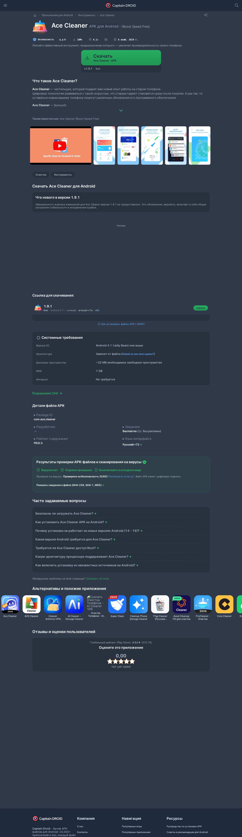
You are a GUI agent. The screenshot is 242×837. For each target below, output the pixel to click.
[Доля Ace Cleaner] (205, 15)
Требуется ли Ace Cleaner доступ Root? (65, 548)
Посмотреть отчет (119, 476)
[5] (132, 661)
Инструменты (63, 174)
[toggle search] (236, 5)
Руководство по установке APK (184, 826)
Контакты (82, 832)
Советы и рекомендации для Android (187, 832)
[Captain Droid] (50, 820)
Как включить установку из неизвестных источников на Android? (85, 565)
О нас (80, 826)
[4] (126, 661)
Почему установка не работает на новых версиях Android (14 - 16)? (87, 531)
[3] (121, 661)
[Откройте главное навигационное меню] (5, 5)
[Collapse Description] (121, 108)
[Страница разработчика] (36, 431)
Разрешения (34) (45, 393)
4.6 (63, 39)
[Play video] (59, 146)
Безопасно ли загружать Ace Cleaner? (64, 513)
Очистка (41, 174)
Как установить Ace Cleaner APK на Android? (69, 522)
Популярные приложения (136, 832)
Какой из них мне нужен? (138, 353)
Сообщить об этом (97, 578)
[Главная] (35, 15)
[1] (110, 661)
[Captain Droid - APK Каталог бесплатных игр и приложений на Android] (121, 5)
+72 (131, 444)
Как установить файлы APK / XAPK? (123, 324)
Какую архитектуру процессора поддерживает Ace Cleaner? (81, 556)
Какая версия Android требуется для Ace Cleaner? (73, 539)
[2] (115, 661)
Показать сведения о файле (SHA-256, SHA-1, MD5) (69, 485)
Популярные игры (132, 826)
